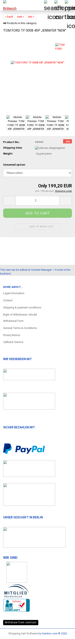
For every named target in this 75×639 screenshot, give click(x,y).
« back (9, 16)
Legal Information (13, 293)
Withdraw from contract (20, 622)
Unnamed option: (14, 164)
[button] (9, 200)
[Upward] (63, 632)
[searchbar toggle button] (49, 5)
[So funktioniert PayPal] (24, 448)
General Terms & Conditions (20, 328)
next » (20, 16)
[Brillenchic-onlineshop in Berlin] (8, 5)
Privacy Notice (11, 335)
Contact (7, 300)
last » (31, 16)
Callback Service (13, 342)
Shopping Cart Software (23, 633)
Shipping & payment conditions (22, 307)
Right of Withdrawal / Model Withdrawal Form (20, 317)
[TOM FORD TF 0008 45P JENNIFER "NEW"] (37, 75)
